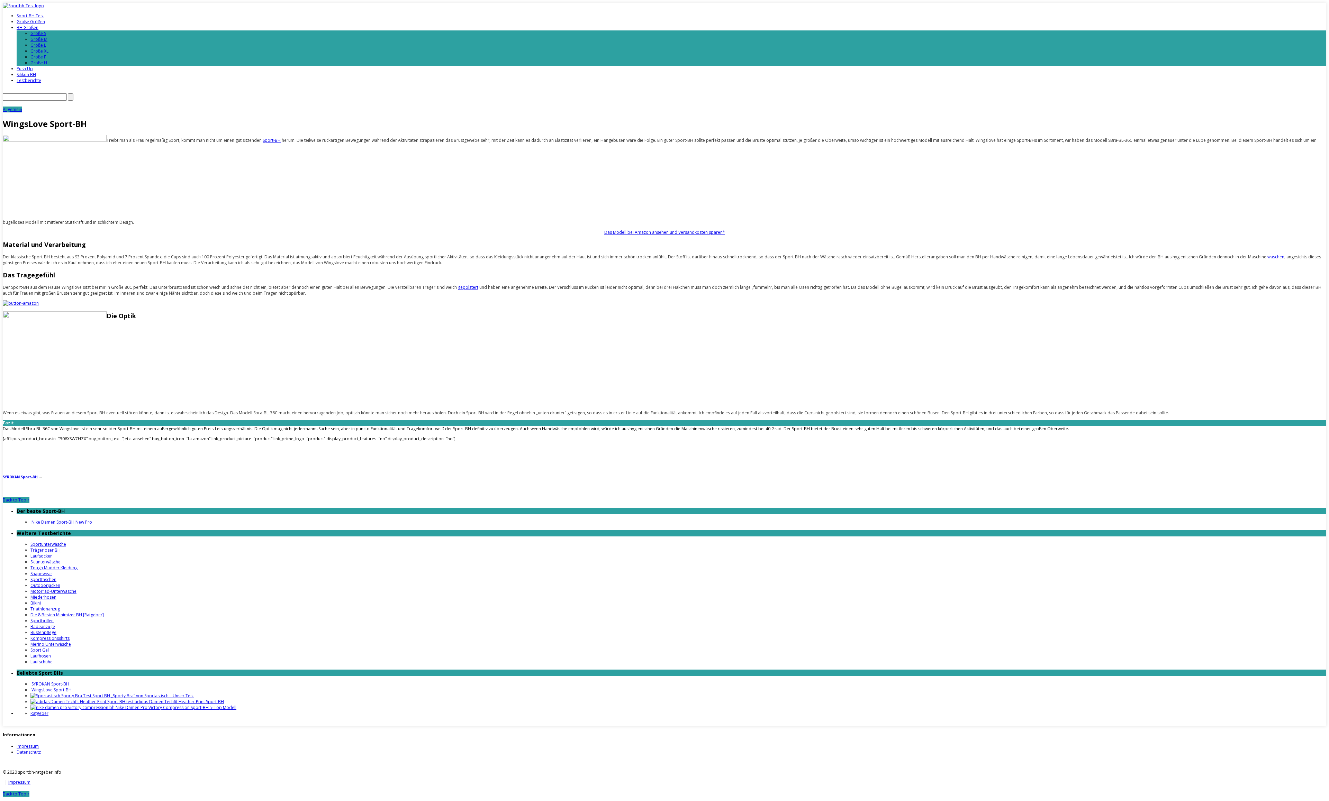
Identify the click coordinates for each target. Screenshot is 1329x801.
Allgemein (12, 109)
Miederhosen (43, 597)
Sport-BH (272, 140)
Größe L (38, 45)
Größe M (38, 39)
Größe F (38, 57)
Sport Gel (39, 650)
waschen (1275, 257)
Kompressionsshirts (50, 638)
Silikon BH (26, 74)
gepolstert (468, 287)
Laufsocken (41, 556)
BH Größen (27, 27)
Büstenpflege (43, 632)
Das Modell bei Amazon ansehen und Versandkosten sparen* (664, 232)
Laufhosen (40, 656)
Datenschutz (29, 752)
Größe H (38, 63)
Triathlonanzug (45, 609)
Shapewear (41, 574)
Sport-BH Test (30, 16)
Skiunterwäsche (45, 562)
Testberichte (29, 80)
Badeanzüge (42, 626)
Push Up (25, 69)
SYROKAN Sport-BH (20, 477)
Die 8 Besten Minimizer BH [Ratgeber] (67, 615)
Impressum (28, 746)
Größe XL (39, 51)
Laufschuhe (41, 662)
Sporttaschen (43, 579)
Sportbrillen (42, 621)
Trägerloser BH (45, 550)
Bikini (35, 603)
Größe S (38, 33)
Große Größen (31, 22)
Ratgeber (39, 713)
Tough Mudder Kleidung (54, 568)
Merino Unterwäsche (50, 644)
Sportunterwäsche (48, 544)
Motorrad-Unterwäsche (53, 591)
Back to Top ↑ (16, 500)
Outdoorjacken (45, 585)
